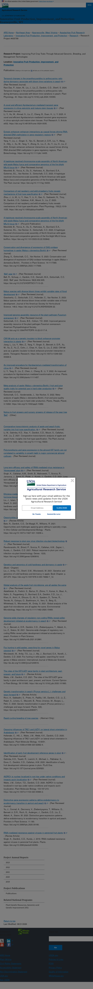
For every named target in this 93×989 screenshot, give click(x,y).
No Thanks (36, 514)
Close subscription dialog (72, 480)
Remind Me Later (54, 514)
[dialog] (46, 498)
